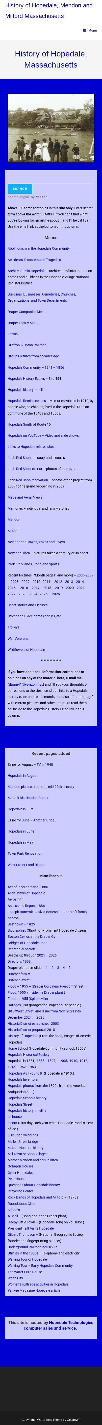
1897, (52, 1061)
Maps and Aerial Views (25, 497)
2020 (69, 588)
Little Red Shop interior (25, 469)
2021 (81, 588)
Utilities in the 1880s (23, 1253)
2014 (80, 582)
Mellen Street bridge (23, 1142)
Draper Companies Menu (27, 312)
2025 (44, 594)
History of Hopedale (23, 1036)
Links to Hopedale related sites (31, 447)
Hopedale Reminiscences (27, 401)
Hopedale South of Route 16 (29, 424)
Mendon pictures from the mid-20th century (41, 787)
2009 (25, 582)
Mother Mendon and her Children (33, 1160)
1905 (63, 1061)
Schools (14, 1210)
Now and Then (19, 553)
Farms (13, 334)
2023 (22, 594)
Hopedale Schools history (27, 1098)
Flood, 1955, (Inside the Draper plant (35, 992)
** (59, 661)
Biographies (17, 930)
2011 (47, 582)
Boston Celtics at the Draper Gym (33, 936)
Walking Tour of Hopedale (27, 1259)
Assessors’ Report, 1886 (26, 906)
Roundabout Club (21, 1204)
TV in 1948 (45, 764)
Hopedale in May (21, 842)
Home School (18, 1048)
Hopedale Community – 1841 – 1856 (36, 367)
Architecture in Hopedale (26, 271)
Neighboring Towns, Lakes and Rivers (36, 542)
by (39, 197)
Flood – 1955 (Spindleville (27, 999)
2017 (36, 588)
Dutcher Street (19, 980)
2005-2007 (85, 575)
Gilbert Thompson (21, 1234)
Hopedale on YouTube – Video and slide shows (43, 435)
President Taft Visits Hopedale (31, 1228)
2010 (36, 582)
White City (15, 1278)
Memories (15, 508)
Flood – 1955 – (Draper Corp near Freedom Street (45, 986)
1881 (30, 1061)
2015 (12, 588)
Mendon (14, 519)
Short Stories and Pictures (28, 605)
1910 (73, 1061)
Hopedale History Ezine (25, 379)
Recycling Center (20, 1191)
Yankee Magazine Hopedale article (34, 1290)
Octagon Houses (20, 1166)
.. (9, 1306)
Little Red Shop (19, 458)
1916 (83, 1061)
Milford (13, 531)
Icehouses (16, 1117)
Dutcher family (19, 974)
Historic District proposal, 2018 (31, 1030)
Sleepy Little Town (21, 1222)
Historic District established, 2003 (34, 1023)
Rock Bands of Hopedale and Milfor (36, 1197)
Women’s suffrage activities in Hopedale (38, 1284)
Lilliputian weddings (23, 1135)
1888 (41, 1061)
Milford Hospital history (26, 1148)
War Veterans (18, 639)
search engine (19, 197)
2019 (59, 588)
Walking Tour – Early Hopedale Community (40, 1266)
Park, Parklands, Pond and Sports (33, 564)
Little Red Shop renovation (28, 480)
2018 (47, 588)
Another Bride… (44, 820)
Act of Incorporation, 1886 (28, 887)
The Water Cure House (25, 1272)
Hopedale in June (21, 831)
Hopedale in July (20, 809)
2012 (58, 582)
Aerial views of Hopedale (26, 893)
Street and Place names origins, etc (35, 616)
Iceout (12, 1123)
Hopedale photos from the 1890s (33, 1086)
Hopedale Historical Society (29, 1055)
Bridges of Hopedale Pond (28, 943)
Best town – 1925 (21, 924)
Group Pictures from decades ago (33, 356)
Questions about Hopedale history (34, 1185)
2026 (56, 594)
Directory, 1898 (19, 961)
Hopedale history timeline (27, 390)
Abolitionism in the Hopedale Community (39, 248)
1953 (32, 1067)
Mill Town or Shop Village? (27, 1154)
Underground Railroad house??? (32, 1247)
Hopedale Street (20, 1104)
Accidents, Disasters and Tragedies (34, 260)
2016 (24, 588)
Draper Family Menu (23, 323)
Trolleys (13, 627)
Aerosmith (16, 899)
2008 (15, 582)
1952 (22, 1067)
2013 (69, 582)
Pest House (16, 1179)
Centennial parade (22, 949)
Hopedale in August (23, 776)
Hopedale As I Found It (25, 1073)
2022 (12, 594)
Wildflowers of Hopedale (26, 650)
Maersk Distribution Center (28, 798)
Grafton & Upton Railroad (27, 345)
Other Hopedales (20, 1173)
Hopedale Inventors (23, 1079)
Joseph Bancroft (21, 912)
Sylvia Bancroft (48, 912)
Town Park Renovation (25, 853)
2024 (33, 594)
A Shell (13, 1216)
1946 (12, 1067)
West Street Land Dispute (27, 865)
